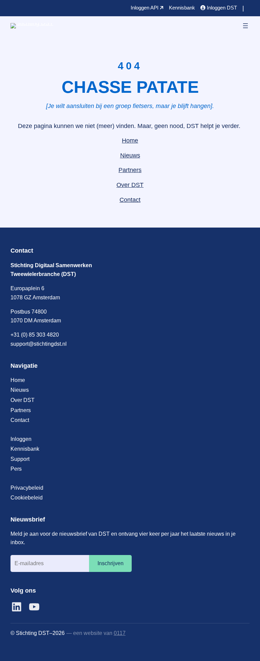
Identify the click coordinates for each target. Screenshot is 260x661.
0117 (120, 633)
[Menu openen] (245, 26)
